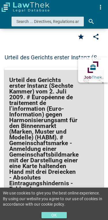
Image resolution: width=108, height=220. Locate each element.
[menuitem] (100, 7)
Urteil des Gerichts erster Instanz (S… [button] (53, 57)
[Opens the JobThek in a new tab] (93, 70)
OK (54, 215)
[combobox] (47, 21)
